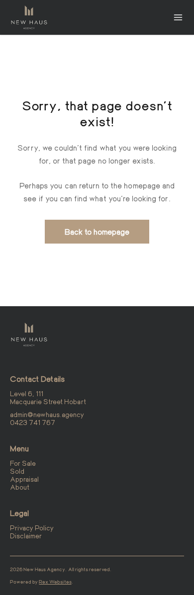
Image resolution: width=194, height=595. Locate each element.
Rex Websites (55, 582)
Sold (17, 471)
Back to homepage (97, 231)
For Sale (23, 463)
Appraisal (24, 479)
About (19, 487)
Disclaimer (26, 535)
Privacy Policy (32, 527)
